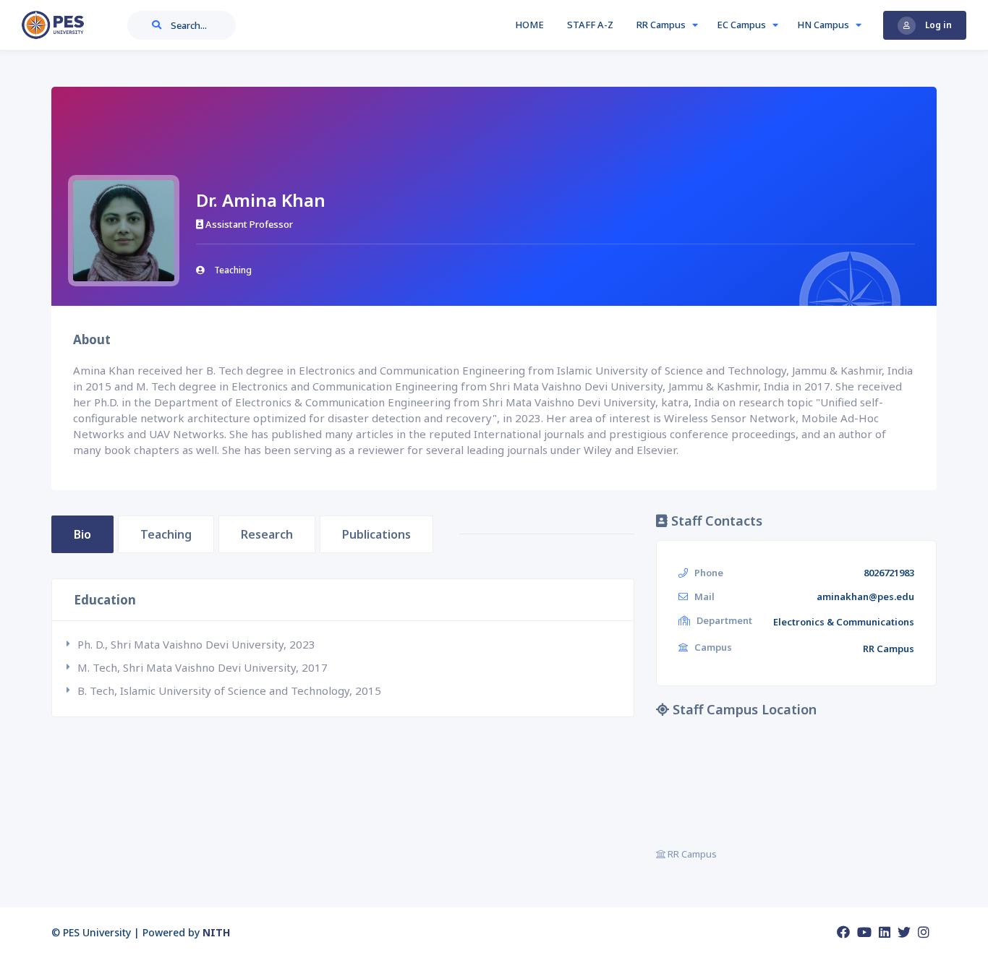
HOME (529, 24)
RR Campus (662, 24)
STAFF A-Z (590, 24)
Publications (376, 534)
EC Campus (742, 24)
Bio (82, 534)
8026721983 (889, 572)
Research (267, 534)
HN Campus (824, 24)
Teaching (166, 534)
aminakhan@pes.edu (865, 596)
